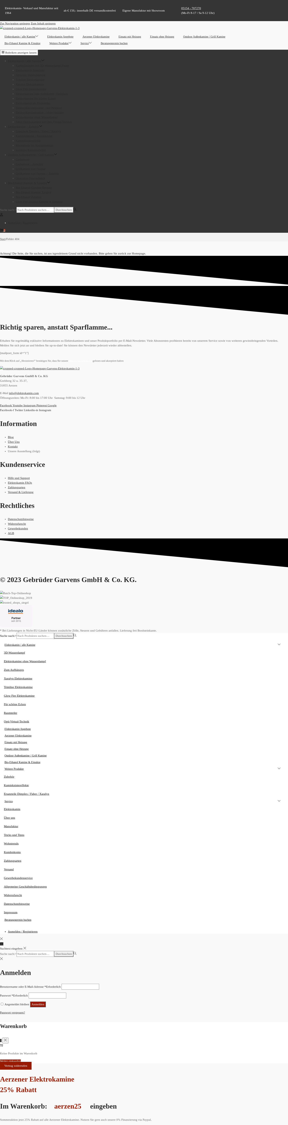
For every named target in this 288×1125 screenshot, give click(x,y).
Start (2, 239)
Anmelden (38, 1004)
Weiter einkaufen (10, 1061)
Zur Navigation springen (15, 23)
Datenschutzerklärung (80, 360)
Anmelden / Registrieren (23, 222)
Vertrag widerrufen (15, 1065)
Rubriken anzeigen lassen (21, 52)
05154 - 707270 (191, 8)
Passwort (14, 995)
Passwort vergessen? (12, 1012)
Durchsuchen (64, 209)
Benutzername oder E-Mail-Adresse (30, 986)
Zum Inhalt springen (43, 23)
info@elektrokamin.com (24, 393)
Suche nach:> (8, 209)
